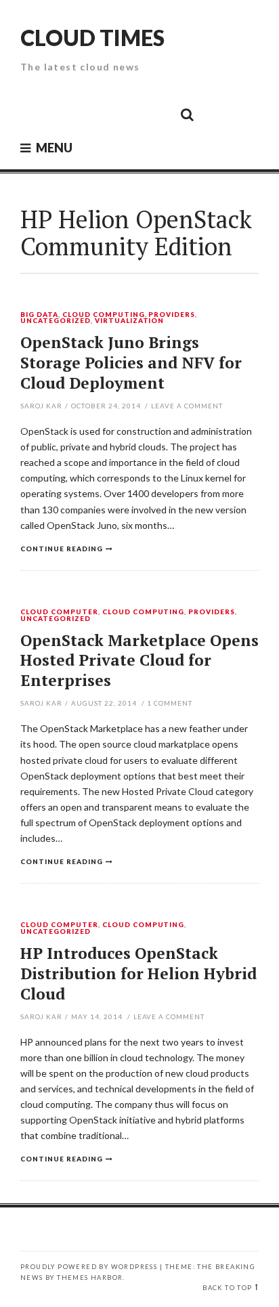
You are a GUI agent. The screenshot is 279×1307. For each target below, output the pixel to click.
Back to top (227, 1287)
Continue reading (61, 548)
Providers (171, 315)
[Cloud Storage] (34, 114)
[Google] (65, 114)
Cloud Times (92, 37)
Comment (169, 703)
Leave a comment (187, 406)
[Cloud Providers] (95, 114)
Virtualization (130, 321)
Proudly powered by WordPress (88, 1266)
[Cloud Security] (126, 114)
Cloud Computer (59, 612)
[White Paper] (156, 114)
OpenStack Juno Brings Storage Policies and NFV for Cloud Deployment (131, 362)
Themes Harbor (90, 1277)
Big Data (39, 315)
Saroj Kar (41, 406)
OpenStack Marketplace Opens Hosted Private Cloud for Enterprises (139, 660)
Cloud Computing (103, 315)
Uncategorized (55, 321)
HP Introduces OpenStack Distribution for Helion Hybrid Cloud (138, 973)
